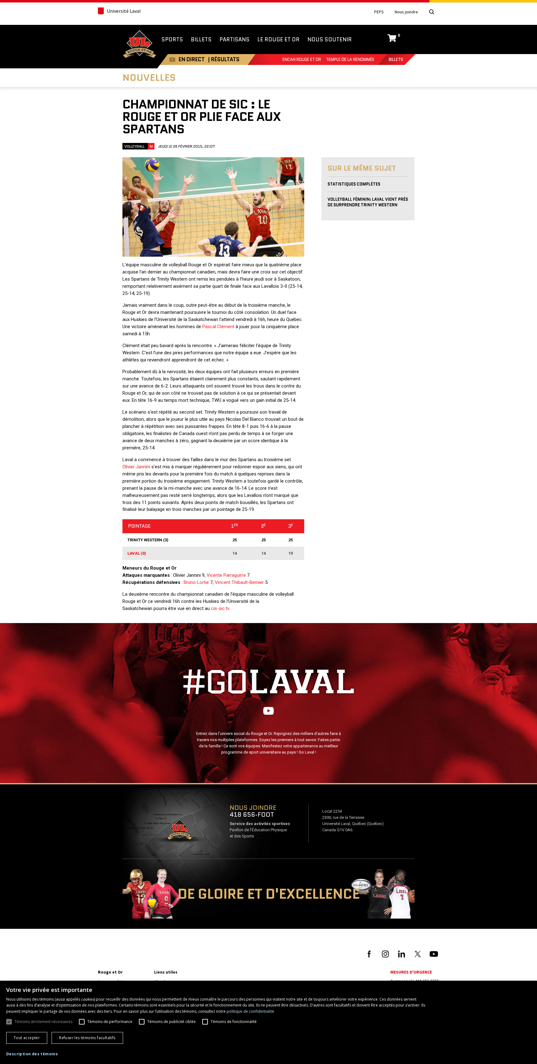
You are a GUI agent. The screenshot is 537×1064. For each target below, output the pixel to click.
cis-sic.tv (220, 608)
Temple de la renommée (350, 59)
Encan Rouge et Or (301, 59)
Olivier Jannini (136, 467)
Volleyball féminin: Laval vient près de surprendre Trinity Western (368, 202)
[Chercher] (431, 11)
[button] (32, 1054)
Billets (396, 59)
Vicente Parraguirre (226, 575)
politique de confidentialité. (251, 1011)
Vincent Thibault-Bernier (239, 582)
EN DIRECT (192, 59)
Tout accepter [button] (27, 1037)
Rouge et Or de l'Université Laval (139, 45)
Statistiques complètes (354, 184)
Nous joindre (406, 12)
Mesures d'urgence (411, 972)
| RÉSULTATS (224, 59)
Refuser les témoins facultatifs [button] (87, 1037)
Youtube (172, 59)
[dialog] (268, 1022)
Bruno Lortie (196, 582)
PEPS (379, 12)
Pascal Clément (218, 326)
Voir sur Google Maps (179, 831)
